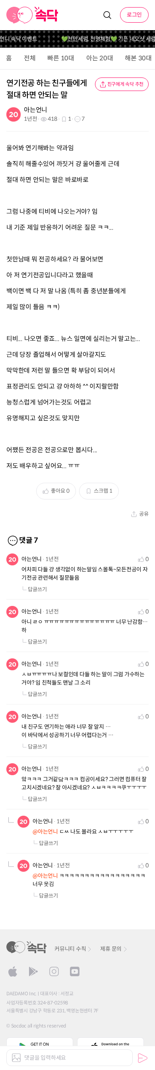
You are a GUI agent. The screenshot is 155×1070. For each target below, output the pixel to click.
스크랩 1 (103, 491)
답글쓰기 (37, 589)
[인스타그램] (54, 971)
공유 (144, 514)
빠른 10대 (60, 58)
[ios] (12, 971)
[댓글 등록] (143, 1058)
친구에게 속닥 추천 (125, 84)
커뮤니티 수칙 (70, 948)
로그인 (134, 14)
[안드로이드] (33, 971)
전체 (30, 58)
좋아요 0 (60, 491)
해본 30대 (138, 58)
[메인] (32, 15)
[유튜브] (74, 971)
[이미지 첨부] (16, 1057)
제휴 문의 (111, 948)
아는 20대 (99, 58)
